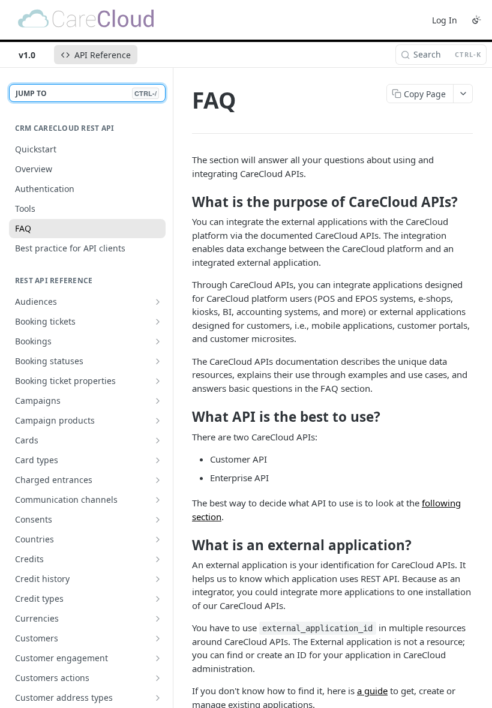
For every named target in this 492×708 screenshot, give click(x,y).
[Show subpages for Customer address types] (158, 698)
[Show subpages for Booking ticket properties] (158, 381)
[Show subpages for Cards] (158, 440)
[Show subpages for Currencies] (158, 618)
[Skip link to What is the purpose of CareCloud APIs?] (184, 202)
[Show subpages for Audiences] (158, 302)
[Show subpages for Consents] (158, 519)
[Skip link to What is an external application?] (184, 544)
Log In (444, 20)
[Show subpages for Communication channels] (158, 500)
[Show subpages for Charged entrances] (158, 480)
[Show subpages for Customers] (158, 638)
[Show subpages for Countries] (158, 539)
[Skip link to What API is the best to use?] (184, 417)
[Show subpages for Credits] (158, 559)
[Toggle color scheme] (476, 19)
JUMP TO (86, 93)
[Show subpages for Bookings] (158, 341)
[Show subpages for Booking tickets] (158, 321)
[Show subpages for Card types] (158, 460)
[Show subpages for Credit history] (158, 579)
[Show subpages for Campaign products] (158, 420)
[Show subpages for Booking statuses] (158, 361)
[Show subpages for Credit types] (158, 599)
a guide (372, 691)
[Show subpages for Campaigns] (158, 401)
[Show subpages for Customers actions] (158, 678)
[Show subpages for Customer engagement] (158, 658)
